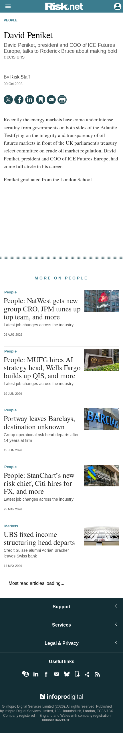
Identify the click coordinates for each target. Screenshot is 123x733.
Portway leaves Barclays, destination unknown (39, 422)
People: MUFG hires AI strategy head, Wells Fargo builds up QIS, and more (42, 367)
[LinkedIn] (29, 99)
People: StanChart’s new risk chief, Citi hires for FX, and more (39, 483)
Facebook (46, 674)
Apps (77, 674)
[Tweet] (8, 99)
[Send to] (51, 99)
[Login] (117, 6)
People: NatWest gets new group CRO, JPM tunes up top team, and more (42, 308)
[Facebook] (18, 99)
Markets (11, 526)
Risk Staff (20, 77)
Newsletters (56, 674)
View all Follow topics (25, 674)
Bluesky (66, 674)
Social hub (87, 674)
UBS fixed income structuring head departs (39, 538)
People (10, 20)
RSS (97, 674)
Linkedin (35, 674)
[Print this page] (62, 99)
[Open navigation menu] (5, 6)
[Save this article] (40, 99)
